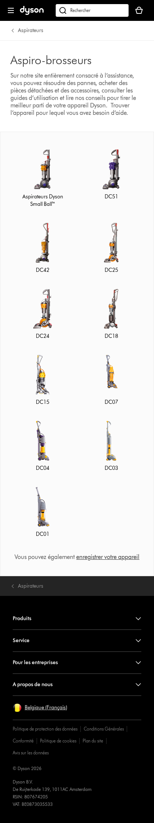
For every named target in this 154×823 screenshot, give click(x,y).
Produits (22, 618)
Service (21, 640)
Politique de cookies (58, 741)
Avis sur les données (31, 753)
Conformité (23, 741)
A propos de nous (33, 684)
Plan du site (93, 741)
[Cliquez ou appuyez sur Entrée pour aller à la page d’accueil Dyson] (32, 13)
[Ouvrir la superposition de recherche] (92, 10)
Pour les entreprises (35, 662)
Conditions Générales (104, 729)
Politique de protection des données (45, 729)
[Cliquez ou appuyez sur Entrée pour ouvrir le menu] (11, 10)
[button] (40, 708)
